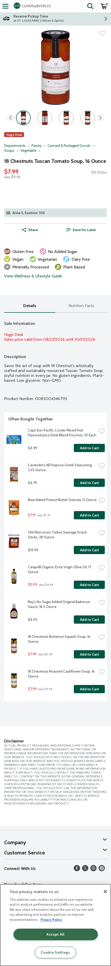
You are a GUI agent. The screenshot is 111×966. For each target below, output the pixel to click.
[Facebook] (77, 869)
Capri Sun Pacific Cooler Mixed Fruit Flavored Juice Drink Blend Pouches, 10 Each (62, 432)
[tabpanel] (55, 509)
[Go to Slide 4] (87, 117)
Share (33, 229)
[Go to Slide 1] (23, 117)
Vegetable (28, 150)
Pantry (36, 145)
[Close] (105, 891)
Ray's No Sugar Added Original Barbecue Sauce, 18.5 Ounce (59, 604)
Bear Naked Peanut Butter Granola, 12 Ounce (62, 499)
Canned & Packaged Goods (69, 145)
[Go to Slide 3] (66, 117)
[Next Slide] (100, 118)
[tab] (30, 306)
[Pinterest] (102, 869)
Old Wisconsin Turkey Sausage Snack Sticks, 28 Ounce (58, 534)
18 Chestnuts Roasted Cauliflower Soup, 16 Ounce (62, 674)
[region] (55, 925)
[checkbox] (102, 33)
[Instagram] (93, 869)
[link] (81, 230)
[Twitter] (85, 869)
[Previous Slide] (10, 118)
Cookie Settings (55, 952)
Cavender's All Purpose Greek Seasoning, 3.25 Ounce (60, 467)
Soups (9, 150)
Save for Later (84, 229)
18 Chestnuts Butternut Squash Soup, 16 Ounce (59, 639)
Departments (15, 145)
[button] (90, 6)
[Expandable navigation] (5, 6)
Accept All (55, 934)
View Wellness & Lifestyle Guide (33, 276)
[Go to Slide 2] (44, 117)
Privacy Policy (51, 920)
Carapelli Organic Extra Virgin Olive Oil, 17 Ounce (60, 569)
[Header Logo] (31, 6)
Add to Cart (89, 448)
